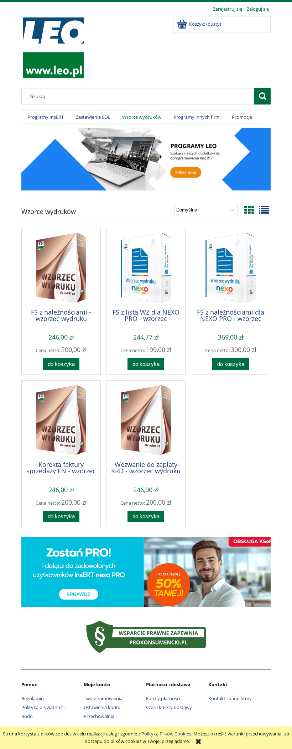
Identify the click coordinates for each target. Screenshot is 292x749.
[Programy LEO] (146, 159)
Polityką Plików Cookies (166, 733)
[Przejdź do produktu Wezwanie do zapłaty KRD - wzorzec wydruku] (146, 420)
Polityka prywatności (43, 707)
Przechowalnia (99, 716)
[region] (146, 571)
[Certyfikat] (146, 636)
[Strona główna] (53, 46)
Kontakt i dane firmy (230, 698)
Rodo (27, 716)
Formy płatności (163, 698)
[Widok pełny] (264, 209)
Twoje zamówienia (103, 698)
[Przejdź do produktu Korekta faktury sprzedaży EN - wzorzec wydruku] (61, 420)
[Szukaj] (262, 96)
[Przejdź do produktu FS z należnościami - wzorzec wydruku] (61, 267)
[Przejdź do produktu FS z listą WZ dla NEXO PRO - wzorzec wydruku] (146, 267)
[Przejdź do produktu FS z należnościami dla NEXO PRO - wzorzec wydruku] (230, 267)
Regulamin (32, 698)
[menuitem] (45, 117)
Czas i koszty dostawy (169, 707)
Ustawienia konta (102, 707)
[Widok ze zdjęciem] (249, 209)
